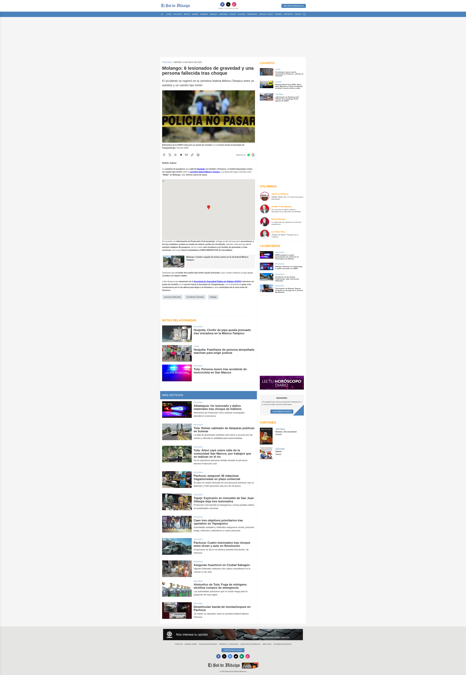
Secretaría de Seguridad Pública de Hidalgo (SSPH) (217, 281)
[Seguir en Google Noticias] (253, 155)
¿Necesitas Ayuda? (233, 650)
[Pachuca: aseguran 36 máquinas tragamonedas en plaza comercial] (177, 481)
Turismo (278, 14)
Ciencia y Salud (266, 14)
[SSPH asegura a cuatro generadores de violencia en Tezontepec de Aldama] (266, 255)
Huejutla (201, 169)
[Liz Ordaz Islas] (265, 234)
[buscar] (304, 14)
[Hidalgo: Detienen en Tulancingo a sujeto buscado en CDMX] (266, 266)
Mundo (195, 14)
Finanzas (204, 14)
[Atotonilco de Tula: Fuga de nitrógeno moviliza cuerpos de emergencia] (177, 589)
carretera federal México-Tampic (204, 172)
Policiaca (178, 14)
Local (169, 14)
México (187, 14)
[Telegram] (181, 155)
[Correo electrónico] (186, 155)
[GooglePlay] (242, 656)
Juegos (298, 14)
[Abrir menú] (162, 14)
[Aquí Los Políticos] (265, 196)
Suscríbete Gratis (281, 412)
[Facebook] (222, 4)
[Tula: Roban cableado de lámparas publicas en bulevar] (177, 433)
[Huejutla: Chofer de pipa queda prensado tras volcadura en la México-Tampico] (177, 333)
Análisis (213, 14)
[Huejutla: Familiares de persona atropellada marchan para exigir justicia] (177, 353)
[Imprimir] (198, 155)
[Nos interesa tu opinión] (233, 634)
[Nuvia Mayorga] (265, 221)
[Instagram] (234, 4)
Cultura (241, 14)
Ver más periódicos (293, 6)
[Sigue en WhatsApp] (249, 155)
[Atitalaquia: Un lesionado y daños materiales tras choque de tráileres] (177, 411)
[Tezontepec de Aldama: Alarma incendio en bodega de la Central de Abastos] (266, 289)
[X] (228, 4)
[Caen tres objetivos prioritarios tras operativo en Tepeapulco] (177, 525)
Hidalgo (213, 297)
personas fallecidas (172, 297)
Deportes (288, 14)
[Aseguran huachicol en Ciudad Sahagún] (177, 568)
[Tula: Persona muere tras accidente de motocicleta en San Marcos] (177, 373)
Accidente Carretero (195, 297)
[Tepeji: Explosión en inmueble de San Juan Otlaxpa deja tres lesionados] (177, 503)
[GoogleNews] (230, 656)
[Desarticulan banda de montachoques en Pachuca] (177, 612)
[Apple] (236, 656)
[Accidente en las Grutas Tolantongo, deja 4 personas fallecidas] (266, 277)
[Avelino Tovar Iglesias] (265, 209)
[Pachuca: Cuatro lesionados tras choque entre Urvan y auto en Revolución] (177, 548)
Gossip (233, 14)
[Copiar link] (192, 155)
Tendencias (252, 14)
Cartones (223, 14)
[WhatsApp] (175, 155)
